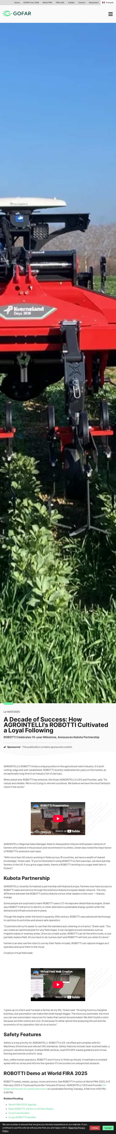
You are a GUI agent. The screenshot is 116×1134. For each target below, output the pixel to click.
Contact (81, 2)
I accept (108, 1128)
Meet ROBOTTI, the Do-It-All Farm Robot (30, 1108)
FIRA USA (60, 2)
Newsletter (94, 2)
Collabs (71, 2)
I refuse (95, 1128)
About (17, 2)
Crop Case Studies (18, 1113)
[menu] (111, 14)
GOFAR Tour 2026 (31, 2)
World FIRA (47, 2)
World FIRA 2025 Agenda (22, 1104)
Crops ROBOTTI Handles (22, 1117)
